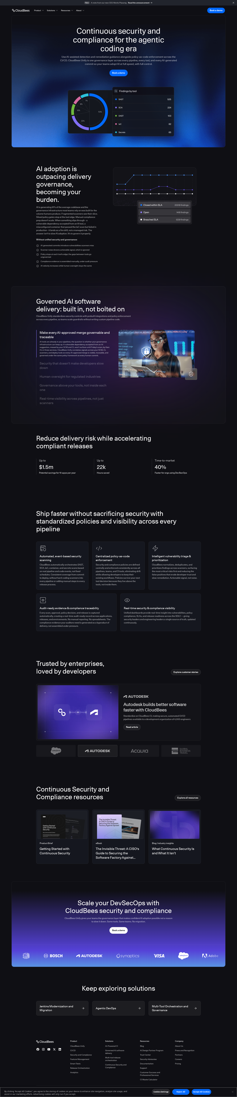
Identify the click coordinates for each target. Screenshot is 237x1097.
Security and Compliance (81, 1055)
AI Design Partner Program (151, 1050)
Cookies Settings (160, 1092)
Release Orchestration (80, 1068)
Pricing (178, 1064)
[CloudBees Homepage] (45, 1041)
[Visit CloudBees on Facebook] (38, 1049)
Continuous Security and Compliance (115, 1066)
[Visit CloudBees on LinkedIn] (59, 1049)
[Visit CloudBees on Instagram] (43, 1049)
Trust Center (145, 1055)
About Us (179, 1046)
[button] (39, 10)
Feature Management (79, 1059)
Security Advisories (148, 1059)
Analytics (74, 1072)
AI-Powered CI (111, 1046)
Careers (178, 1059)
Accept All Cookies (201, 1092)
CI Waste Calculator (148, 1079)
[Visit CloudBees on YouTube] (48, 1049)
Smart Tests (75, 1064)
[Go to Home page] (20, 10)
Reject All (181, 1092)
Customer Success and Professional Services (150, 1073)
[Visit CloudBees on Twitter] (54, 1049)
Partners (179, 1055)
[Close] (233, 1092)
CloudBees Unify (77, 1046)
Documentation (146, 1064)
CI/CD (73, 1050)
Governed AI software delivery (114, 1051)
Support (143, 1068)
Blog (142, 1046)
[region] (118, 1092)
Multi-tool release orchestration (112, 1058)
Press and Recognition (184, 1050)
